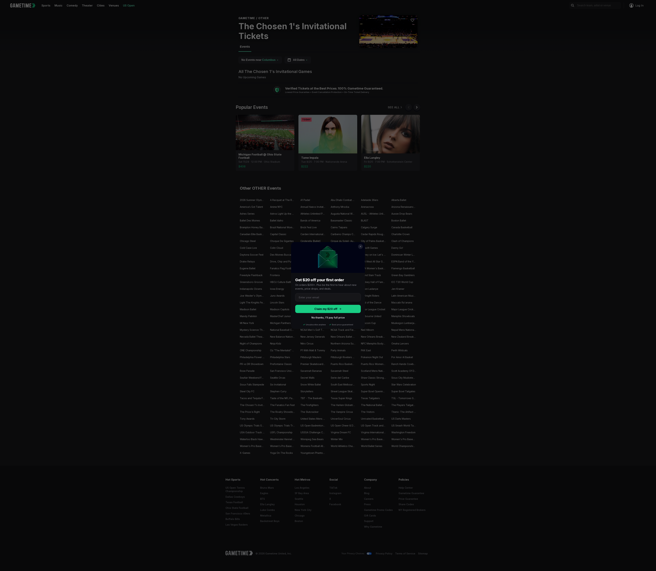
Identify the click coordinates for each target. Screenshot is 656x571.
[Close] (360, 246)
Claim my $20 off (325, 309)
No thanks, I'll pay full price (328, 317)
